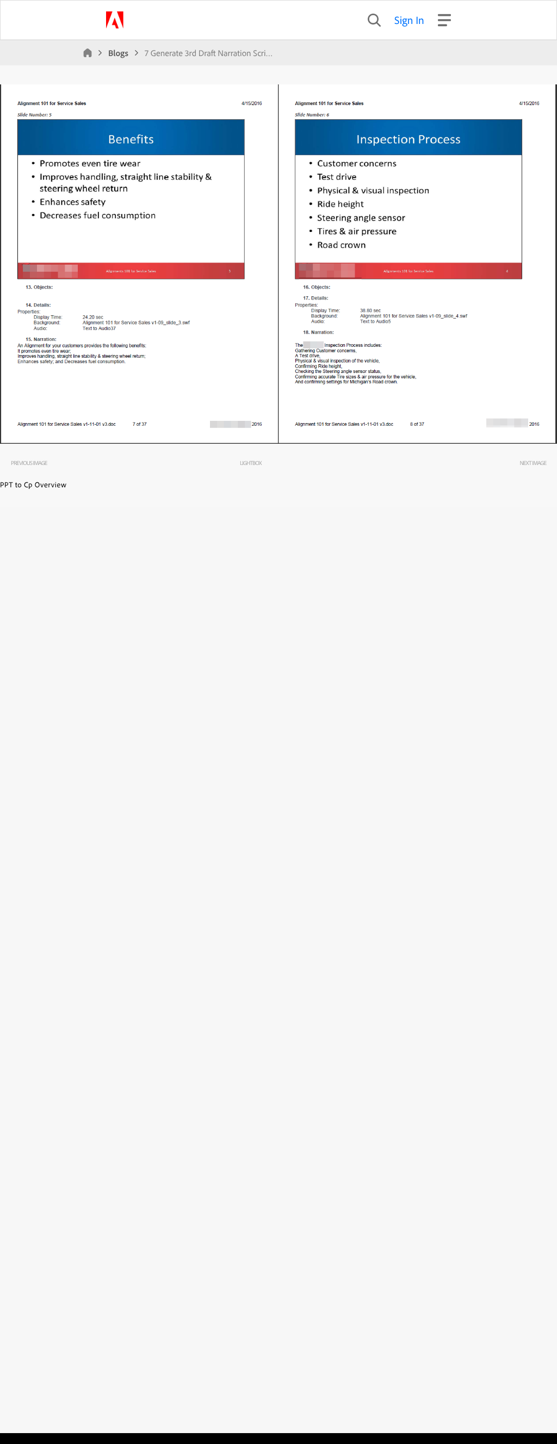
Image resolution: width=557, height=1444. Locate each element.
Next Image (532, 463)
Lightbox (250, 463)
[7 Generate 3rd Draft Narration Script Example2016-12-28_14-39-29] (278, 441)
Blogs (118, 52)
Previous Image (29, 463)
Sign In (409, 20)
